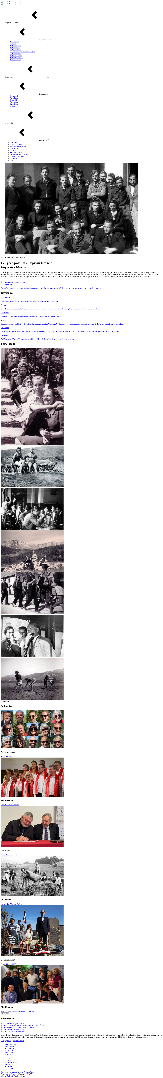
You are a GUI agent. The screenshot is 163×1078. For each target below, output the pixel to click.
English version (18, 1041)
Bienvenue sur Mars (8, 1074)
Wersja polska (6, 1041)
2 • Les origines (15, 46)
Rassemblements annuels (18, 146)
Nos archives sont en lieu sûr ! (11, 855)
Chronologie (14, 96)
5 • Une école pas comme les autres (22, 52)
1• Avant (13, 44)
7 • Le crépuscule (16, 56)
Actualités (13, 142)
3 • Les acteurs (15, 48)
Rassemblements (11, 1062)
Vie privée (20, 1072)
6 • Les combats (15, 54)
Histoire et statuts (16, 144)
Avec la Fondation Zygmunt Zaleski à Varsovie (17, 1011)
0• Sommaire (14, 42)
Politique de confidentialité (19, 154)
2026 (2, 1072)
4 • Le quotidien (15, 50)
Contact (12, 160)
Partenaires (13, 150)
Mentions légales (16, 152)
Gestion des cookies (17, 156)
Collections (14, 148)
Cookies (27, 1072)
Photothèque (14, 98)
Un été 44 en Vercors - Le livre (12, 904)
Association (9, 1068)
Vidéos (12, 106)
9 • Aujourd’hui (15, 60)
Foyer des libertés (11, 1044)
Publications (14, 102)
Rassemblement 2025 (8, 964)
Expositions (14, 104)
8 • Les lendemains (16, 58)
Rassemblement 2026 (8, 756)
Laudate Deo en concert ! (10, 805)
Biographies (14, 100)
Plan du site (14, 158)
